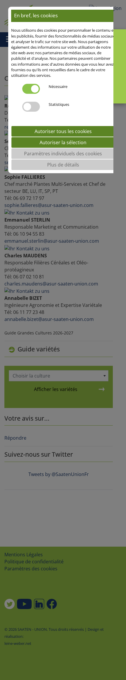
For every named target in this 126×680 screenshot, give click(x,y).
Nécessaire (58, 86)
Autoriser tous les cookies (63, 131)
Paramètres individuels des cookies (63, 153)
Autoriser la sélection (63, 142)
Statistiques (59, 104)
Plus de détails (63, 165)
